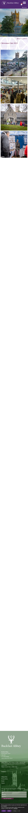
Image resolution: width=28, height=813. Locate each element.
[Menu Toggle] (24, 2)
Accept (4, 810)
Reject (9, 810)
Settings (14, 810)
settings (16, 808)
